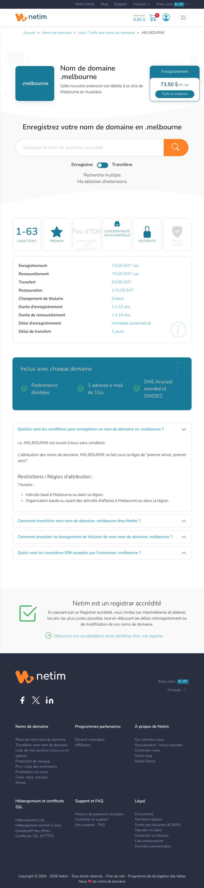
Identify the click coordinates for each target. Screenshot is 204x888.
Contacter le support (91, 819)
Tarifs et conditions (175, 94)
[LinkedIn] (49, 700)
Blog (104, 4)
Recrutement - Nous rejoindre (159, 744)
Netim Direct (85, 4)
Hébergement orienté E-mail (38, 825)
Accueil (29, 32)
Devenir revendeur (90, 739)
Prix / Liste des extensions (36, 766)
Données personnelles (153, 846)
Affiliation (83, 744)
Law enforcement (149, 840)
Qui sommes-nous (149, 739)
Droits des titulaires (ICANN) (158, 824)
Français (139, 4)
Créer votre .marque (31, 777)
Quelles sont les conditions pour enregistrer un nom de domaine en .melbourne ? (91, 429)
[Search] (176, 147)
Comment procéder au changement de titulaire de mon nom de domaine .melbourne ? (95, 537)
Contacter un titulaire (152, 835)
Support (120, 4)
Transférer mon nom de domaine (41, 744)
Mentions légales (148, 819)
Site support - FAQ (90, 824)
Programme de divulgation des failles (157, 876)
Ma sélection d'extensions (102, 181)
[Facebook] (22, 700)
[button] (166, 17)
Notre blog (143, 755)
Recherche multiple (102, 175)
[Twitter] (36, 700)
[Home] (31, 17)
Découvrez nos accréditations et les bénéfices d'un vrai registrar (108, 636)
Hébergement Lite (30, 819)
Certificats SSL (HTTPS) (34, 835)
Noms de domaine (57, 32)
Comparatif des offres (32, 830)
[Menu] (183, 17)
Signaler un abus (148, 829)
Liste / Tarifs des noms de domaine (106, 32)
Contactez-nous (147, 750)
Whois (20, 782)
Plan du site (115, 876)
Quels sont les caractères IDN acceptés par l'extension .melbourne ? (79, 553)
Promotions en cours (31, 771)
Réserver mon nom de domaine (40, 739)
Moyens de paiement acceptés (99, 813)
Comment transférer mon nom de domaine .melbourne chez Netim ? (79, 521)
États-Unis (169, 4)
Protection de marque (32, 761)
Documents (144, 813)
